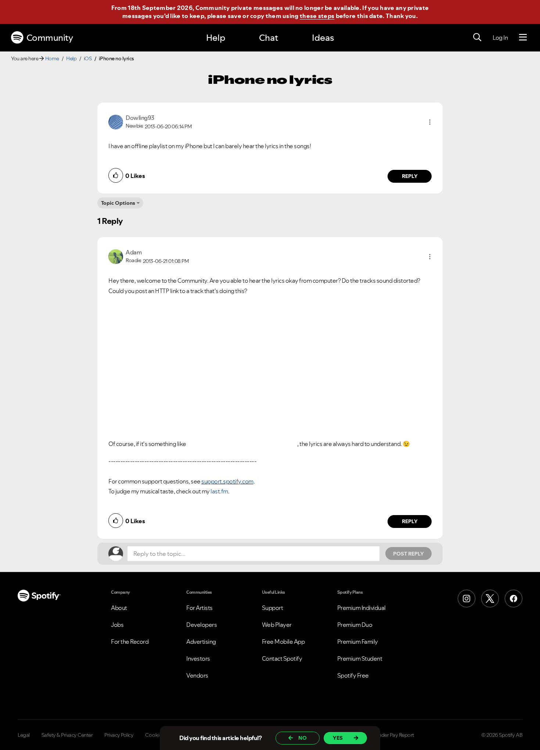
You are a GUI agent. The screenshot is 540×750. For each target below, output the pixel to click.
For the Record (129, 642)
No (302, 738)
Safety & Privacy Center (67, 735)
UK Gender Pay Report (389, 735)
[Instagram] (466, 598)
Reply (410, 176)
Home (52, 58)
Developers (201, 625)
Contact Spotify (282, 658)
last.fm (219, 491)
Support (272, 608)
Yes (338, 738)
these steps (317, 16)
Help (215, 38)
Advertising (201, 642)
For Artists (199, 608)
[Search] (477, 37)
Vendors (197, 675)
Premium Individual (361, 608)
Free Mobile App (283, 642)
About (119, 608)
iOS (88, 58)
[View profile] (115, 121)
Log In (500, 37)
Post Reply (408, 553)
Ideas (323, 38)
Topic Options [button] (118, 203)
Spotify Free (353, 675)
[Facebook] (513, 598)
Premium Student (359, 658)
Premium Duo (354, 625)
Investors (198, 658)
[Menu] (523, 37)
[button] (429, 122)
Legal (24, 735)
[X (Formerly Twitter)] (490, 598)
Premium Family (357, 642)
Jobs (117, 625)
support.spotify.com (227, 481)
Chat (268, 38)
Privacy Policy (118, 735)
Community (49, 38)
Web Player (277, 625)
